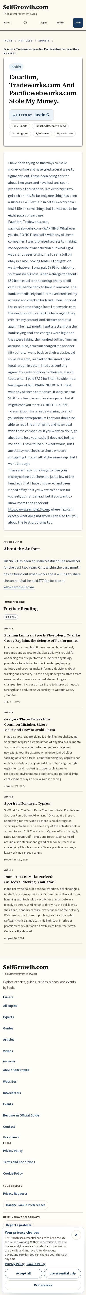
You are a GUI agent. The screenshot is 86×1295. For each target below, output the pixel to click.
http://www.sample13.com (28, 509)
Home (8, 41)
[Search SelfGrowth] (25, 23)
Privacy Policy (12, 1151)
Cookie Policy (13, 1173)
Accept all (23, 1273)
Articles (25, 41)
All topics (10, 1006)
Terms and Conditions (19, 1162)
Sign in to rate (65, 133)
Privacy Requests (15, 1193)
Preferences (43, 1285)
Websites (10, 1081)
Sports (44, 41)
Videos (8, 1051)
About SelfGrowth (16, 1070)
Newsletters (12, 1093)
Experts (8, 1017)
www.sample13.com (19, 587)
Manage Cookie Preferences (25, 1205)
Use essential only (62, 1273)
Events (8, 1104)
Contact (9, 1126)
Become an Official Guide (21, 1115)
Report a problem (18, 1225)
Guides (8, 1028)
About (8, 23)
